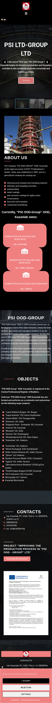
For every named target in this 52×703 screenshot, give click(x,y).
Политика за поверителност (30, 700)
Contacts (26, 81)
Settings (26, 694)
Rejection (26, 687)
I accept (26, 681)
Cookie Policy (15, 700)
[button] (26, 13)
